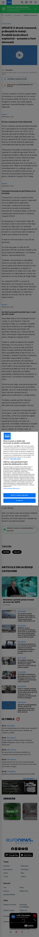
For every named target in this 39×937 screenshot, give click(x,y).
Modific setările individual (19, 495)
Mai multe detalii (15, 459)
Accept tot (19, 500)
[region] (19, 468)
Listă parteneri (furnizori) (11, 488)
